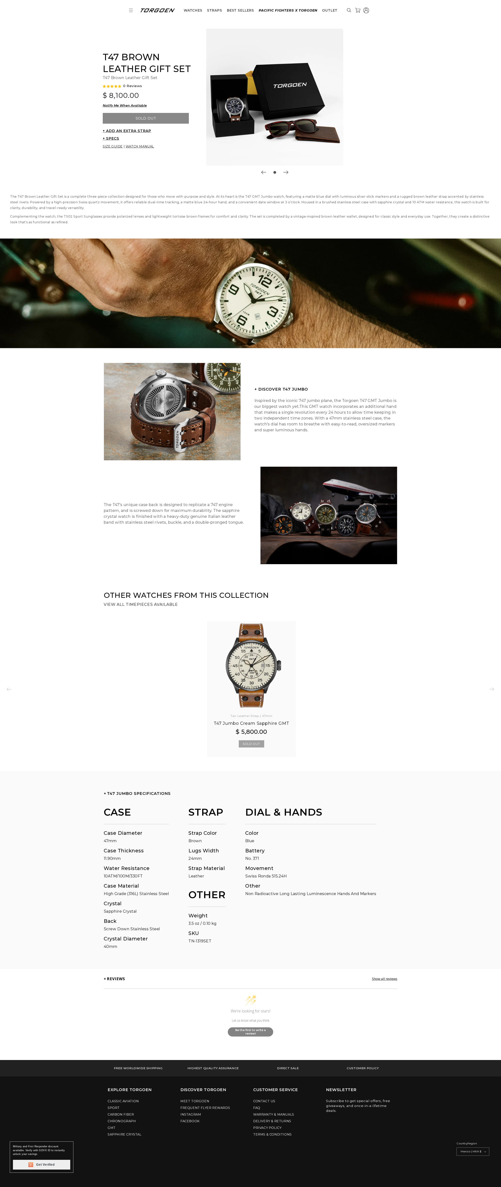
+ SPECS (111, 138)
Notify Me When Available (125, 105)
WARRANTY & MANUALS (273, 1114)
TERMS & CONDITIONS (272, 1134)
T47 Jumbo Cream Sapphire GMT (251, 723)
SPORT (114, 1108)
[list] (274, 97)
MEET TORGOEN (194, 1101)
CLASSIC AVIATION (123, 1101)
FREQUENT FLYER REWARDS (205, 1108)
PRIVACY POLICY (267, 1128)
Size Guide (113, 146)
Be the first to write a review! (250, 1031)
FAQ (256, 1108)
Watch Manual (140, 146)
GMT (112, 1128)
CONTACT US (264, 1101)
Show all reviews (384, 979)
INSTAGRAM (190, 1114)
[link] (138, 1068)
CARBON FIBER (121, 1114)
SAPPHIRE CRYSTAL (124, 1134)
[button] (131, 10)
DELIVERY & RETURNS (272, 1121)
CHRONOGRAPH (122, 1121)
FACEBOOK (190, 1121)
